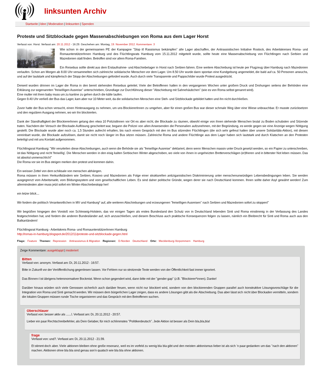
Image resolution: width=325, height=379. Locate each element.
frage (35, 335)
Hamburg (198, 240)
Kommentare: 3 (145, 44)
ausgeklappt (55, 250)
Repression (59, 240)
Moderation (55, 24)
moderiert (72, 250)
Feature (32, 240)
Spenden (88, 24)
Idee (43, 24)
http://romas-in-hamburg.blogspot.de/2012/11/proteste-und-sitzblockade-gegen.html (72, 234)
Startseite (31, 24)
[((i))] (24, 18)
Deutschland (140, 240)
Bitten (27, 259)
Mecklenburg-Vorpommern (175, 240)
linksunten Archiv (75, 11)
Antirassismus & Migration (84, 240)
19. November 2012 (123, 44)
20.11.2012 (63, 44)
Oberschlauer (38, 311)
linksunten (72, 24)
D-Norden (124, 240)
